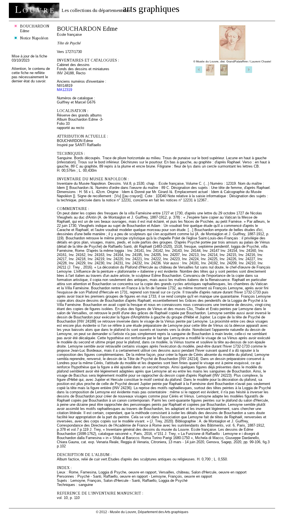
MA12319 (64, 90)
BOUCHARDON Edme (34, 28)
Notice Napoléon (34, 38)
